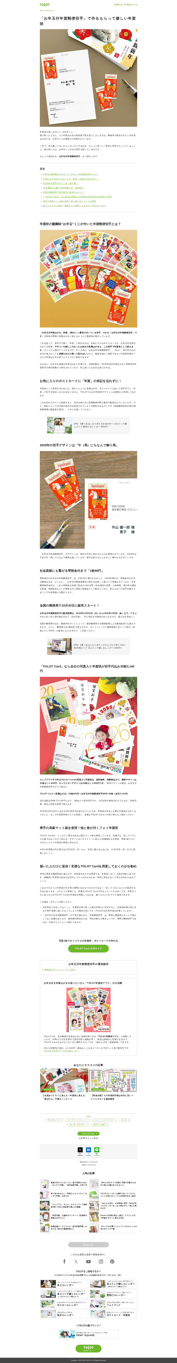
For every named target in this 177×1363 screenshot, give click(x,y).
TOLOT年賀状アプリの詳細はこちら (61, 1051)
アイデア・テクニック (77, 1120)
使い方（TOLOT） (77, 1125)
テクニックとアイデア (104, 1120)
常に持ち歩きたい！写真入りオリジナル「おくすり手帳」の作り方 (69, 1195)
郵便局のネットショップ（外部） (61, 970)
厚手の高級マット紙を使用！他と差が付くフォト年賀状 (69, 201)
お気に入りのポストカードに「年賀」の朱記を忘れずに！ (70, 179)
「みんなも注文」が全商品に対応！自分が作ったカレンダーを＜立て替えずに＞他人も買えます (118, 1205)
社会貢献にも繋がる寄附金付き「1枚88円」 (64, 188)
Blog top (88, 1245)
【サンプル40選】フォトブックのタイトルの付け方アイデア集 (118, 1227)
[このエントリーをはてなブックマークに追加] (88, 1149)
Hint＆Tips (49, 11)
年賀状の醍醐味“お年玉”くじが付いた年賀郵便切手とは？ (70, 174)
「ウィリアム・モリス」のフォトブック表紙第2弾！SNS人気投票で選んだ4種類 (69, 1205)
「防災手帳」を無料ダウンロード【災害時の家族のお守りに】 (69, 1216)
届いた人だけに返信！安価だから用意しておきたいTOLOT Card (74, 206)
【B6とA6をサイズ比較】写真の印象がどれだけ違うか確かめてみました (118, 1184)
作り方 (124, 1120)
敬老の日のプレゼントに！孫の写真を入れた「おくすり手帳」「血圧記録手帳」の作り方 (69, 1184)
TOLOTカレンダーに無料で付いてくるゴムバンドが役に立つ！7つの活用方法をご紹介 (118, 1195)
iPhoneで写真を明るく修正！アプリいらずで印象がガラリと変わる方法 (118, 1216)
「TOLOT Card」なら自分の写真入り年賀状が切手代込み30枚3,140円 (77, 197)
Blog (41, 11)
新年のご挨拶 (99, 1125)
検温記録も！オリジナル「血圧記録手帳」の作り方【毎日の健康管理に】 (69, 1227)
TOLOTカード (53, 1120)
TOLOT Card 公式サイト (88, 948)
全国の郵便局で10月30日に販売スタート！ (63, 192)
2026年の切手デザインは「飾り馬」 (60, 183)
